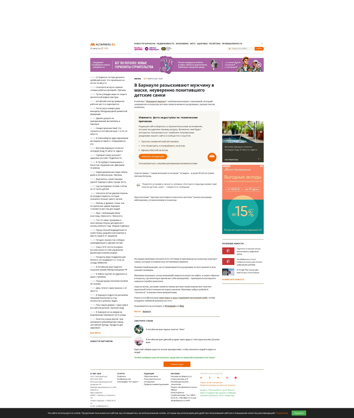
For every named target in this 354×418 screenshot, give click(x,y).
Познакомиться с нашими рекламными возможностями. (168, 163)
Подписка (121, 376)
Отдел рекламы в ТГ (179, 379)
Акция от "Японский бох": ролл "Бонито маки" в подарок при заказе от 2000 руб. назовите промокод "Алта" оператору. (218, 393)
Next (261, 132)
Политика (215, 43)
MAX (188, 400)
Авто (193, 43)
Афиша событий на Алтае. (154, 150)
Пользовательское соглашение (152, 380)
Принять (299, 413)
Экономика (182, 43)
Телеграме (170, 306)
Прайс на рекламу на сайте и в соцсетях (217, 385)
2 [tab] (260, 159)
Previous (224, 132)
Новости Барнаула (144, 43)
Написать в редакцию (153, 156)
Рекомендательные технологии (179, 383)
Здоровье (202, 43)
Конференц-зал (124, 379)
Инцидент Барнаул (156, 101)
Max (182, 306)
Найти (259, 48)
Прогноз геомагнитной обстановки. (160, 141)
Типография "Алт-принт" (128, 381)
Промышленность (232, 43)
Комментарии (177, 364)
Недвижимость (165, 43)
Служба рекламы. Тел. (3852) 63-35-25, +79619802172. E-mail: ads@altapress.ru (183, 398)
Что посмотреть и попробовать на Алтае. (163, 145)
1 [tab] (258, 159)
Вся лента (95, 333)
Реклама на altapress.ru (181, 376)
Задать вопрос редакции (211, 382)
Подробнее (282, 413)
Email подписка (177, 392)
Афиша (174, 389)
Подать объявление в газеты (184, 387)
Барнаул (147, 311)
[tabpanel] (243, 143)
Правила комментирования (156, 384)
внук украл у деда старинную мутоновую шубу (183, 298)
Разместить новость (233, 279)
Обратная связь (151, 376)
